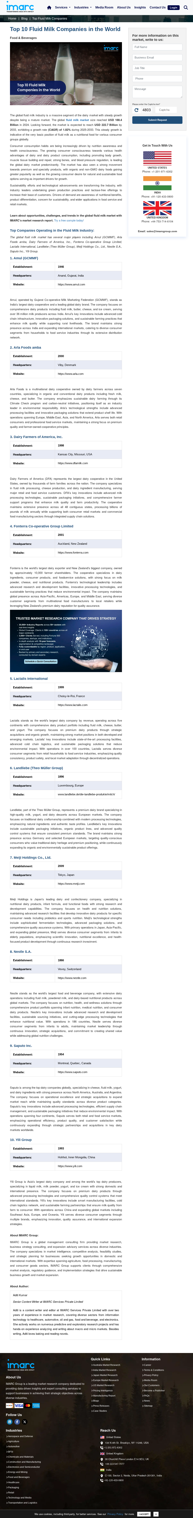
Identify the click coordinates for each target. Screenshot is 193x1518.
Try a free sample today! (69, 220)
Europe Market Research (106, 1380)
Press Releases (101, 1406)
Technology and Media (19, 1497)
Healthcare (13, 1482)
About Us (124, 7)
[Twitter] (25, 1422)
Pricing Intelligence (103, 1390)
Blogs (96, 1400)
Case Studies (100, 1411)
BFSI (10, 1451)
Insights (140, 7)
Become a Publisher (154, 1390)
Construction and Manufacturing (24, 1462)
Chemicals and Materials (21, 1457)
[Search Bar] (186, 7)
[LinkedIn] (9, 1422)
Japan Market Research (105, 1375)
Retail (11, 1492)
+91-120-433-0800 (114, 1480)
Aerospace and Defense (20, 1436)
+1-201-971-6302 (113, 1447)
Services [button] (61, 7)
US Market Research (103, 1385)
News (147, 1400)
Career (147, 1365)
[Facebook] (17, 1422)
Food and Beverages (19, 1477)
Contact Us (158, 7)
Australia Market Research (106, 1365)
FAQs (146, 1395)
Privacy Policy (115, 1514)
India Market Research (104, 1370)
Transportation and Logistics (22, 1502)
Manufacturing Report (104, 1395)
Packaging (13, 1487)
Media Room (104, 7)
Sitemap (148, 1406)
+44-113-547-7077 (114, 1464)
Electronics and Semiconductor (24, 1467)
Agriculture (13, 1441)
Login (173, 7)
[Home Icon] (49, 7)
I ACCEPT (144, 1514)
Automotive (14, 1446)
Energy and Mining (18, 1472)
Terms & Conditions (154, 1370)
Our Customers (151, 1385)
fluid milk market (77, 120)
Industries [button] (81, 7)
